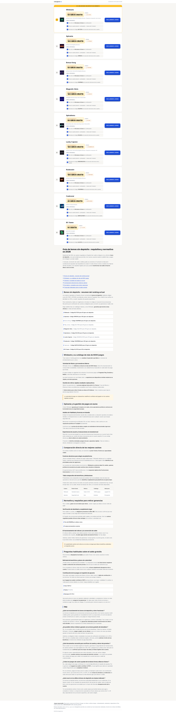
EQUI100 (90, 94)
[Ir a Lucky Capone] (62, 152)
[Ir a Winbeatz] (62, 19)
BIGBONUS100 (91, 146)
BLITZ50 (89, 14)
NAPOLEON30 (89, 201)
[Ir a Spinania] (62, 46)
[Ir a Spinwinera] (62, 125)
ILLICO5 (83, 227)
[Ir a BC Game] (62, 232)
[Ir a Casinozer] (62, 206)
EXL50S (88, 120)
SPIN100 (90, 41)
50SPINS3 (89, 67)
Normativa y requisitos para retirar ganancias (76, 285)
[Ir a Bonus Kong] (62, 72)
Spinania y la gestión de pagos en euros (74, 280)
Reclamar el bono (112, 19)
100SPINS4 (90, 174)
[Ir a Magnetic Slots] (62, 99)
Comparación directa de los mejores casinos (75, 282)
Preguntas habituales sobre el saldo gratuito (75, 287)
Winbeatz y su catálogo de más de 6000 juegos (76, 278)
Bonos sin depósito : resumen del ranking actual (76, 276)
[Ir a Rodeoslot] (62, 179)
